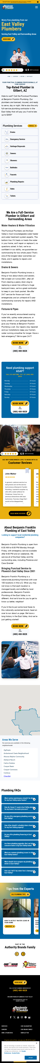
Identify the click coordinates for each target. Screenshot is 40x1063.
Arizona (22, 76)
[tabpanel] (16, 916)
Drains (37, 927)
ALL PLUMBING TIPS (18, 894)
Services (4, 1026)
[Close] (37, 1043)
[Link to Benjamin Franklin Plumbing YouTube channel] (18, 1017)
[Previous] (17, 954)
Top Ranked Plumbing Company (19, 1)
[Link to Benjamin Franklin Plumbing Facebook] (11, 1017)
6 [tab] (26, 936)
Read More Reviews (17, 513)
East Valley (29, 76)
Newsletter (25, 1033)
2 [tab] (16, 936)
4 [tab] (21, 936)
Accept (31, 1057)
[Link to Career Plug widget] (25, 1017)
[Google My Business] (29, 1017)
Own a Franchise (7, 1033)
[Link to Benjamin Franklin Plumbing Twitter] (14, 1017)
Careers (4, 1029)
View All (31, 125)
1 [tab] (14, 936)
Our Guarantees (26, 1026)
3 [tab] (19, 936)
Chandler (7, 776)
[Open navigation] (36, 7)
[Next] (23, 954)
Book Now (7, 39)
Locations (15, 76)
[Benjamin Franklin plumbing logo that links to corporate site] (7, 7)
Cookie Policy (16, 1053)
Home (9, 76)
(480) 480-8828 (20, 351)
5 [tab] (23, 936)
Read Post (9, 926)
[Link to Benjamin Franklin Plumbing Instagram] (22, 1017)
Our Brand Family (26, 1029)
